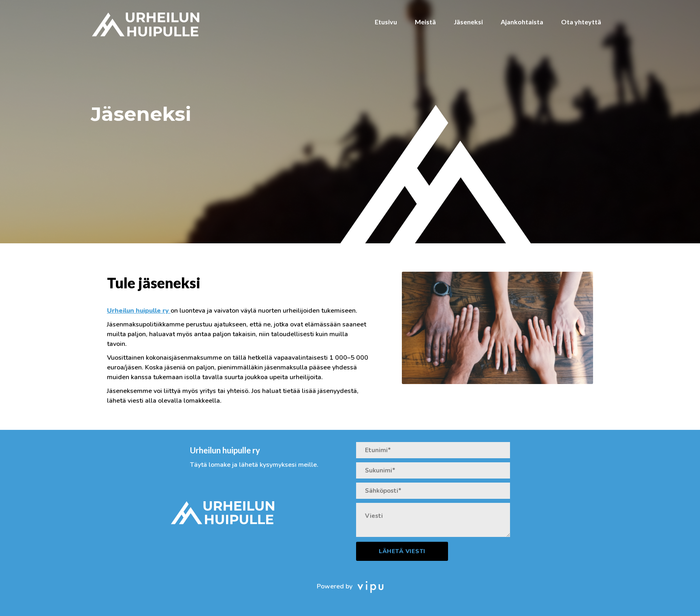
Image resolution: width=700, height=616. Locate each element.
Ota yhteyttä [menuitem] (581, 22)
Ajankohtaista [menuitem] (522, 22)
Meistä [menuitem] (425, 22)
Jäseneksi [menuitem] (468, 22)
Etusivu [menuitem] (386, 22)
